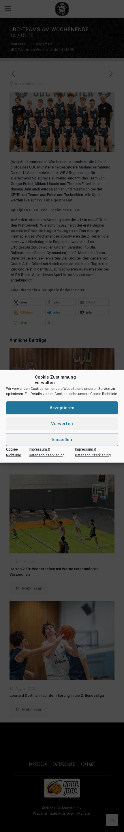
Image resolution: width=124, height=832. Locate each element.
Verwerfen (62, 423)
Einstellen (62, 439)
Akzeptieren (62, 407)
